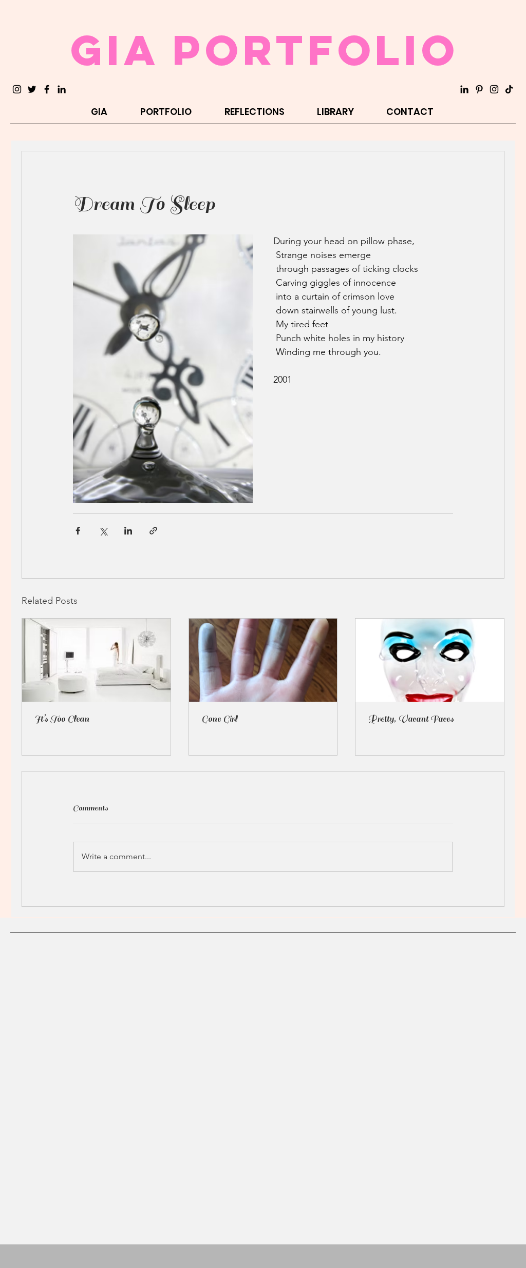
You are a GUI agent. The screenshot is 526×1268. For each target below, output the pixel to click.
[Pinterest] (479, 89)
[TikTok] (509, 89)
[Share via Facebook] (78, 531)
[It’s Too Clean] (96, 660)
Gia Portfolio (264, 49)
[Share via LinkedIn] (128, 531)
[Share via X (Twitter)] (103, 531)
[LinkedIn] (61, 89)
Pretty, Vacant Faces (411, 719)
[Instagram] (17, 89)
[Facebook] (46, 89)
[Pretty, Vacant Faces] (429, 660)
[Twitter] (31, 89)
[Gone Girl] (263, 660)
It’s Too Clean (61, 719)
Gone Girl (219, 719)
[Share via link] (153, 531)
